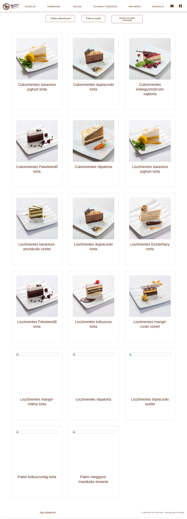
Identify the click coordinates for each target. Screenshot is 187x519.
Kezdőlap (30, 6)
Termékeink (53, 6)
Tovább (37, 97)
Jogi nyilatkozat (47, 512)
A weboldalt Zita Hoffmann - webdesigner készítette (162, 512)
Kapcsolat (158, 6)
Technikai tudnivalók (105, 6)
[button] (60, 18)
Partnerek (135, 6)
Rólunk (77, 6)
